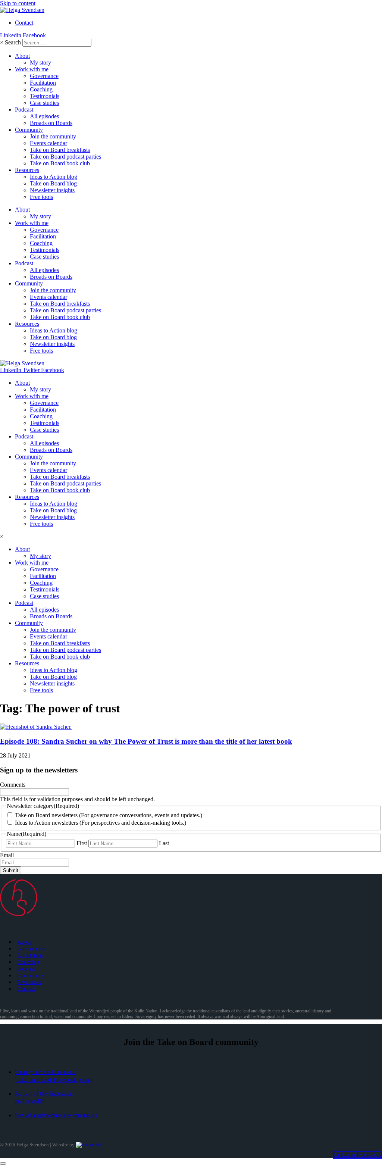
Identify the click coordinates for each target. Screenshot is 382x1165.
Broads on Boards (51, 123)
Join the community (53, 136)
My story (40, 62)
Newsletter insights (52, 190)
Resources (27, 170)
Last (164, 843)
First (81, 843)
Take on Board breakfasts (60, 150)
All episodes (44, 116)
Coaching (41, 89)
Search (13, 42)
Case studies (44, 103)
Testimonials (44, 96)
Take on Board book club (60, 163)
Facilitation (43, 82)
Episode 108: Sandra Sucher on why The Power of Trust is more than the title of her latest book (146, 741)
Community (29, 130)
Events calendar (48, 143)
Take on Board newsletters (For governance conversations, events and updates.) (108, 815)
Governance (44, 76)
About (22, 56)
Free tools (41, 197)
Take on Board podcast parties (65, 156)
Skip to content (17, 3)
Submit (10, 870)
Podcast (24, 109)
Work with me (31, 69)
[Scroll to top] (3, 1163)
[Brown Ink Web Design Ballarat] (89, 1145)
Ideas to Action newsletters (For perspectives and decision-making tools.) (100, 822)
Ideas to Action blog (53, 177)
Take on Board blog (53, 183)
